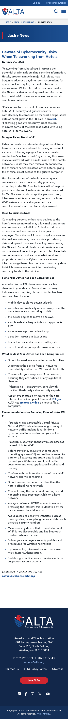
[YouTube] (48, 694)
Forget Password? (55, 2)
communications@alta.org (18, 576)
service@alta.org (34, 662)
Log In (36, 2)
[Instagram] (33, 694)
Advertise (57, 669)
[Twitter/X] (40, 694)
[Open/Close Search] (56, 11)
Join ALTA (34, 680)
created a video (29, 403)
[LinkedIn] (19, 694)
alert (53, 119)
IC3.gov (57, 399)
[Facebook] (26, 694)
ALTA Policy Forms (35, 669)
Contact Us (12, 669)
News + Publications (24, 22)
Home (8, 22)
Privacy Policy (43, 714)
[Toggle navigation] (63, 11)
